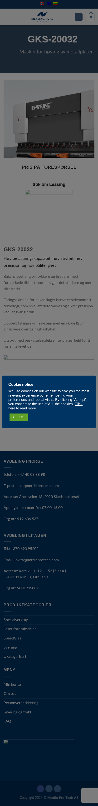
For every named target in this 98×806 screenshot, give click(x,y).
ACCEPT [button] (18, 417)
